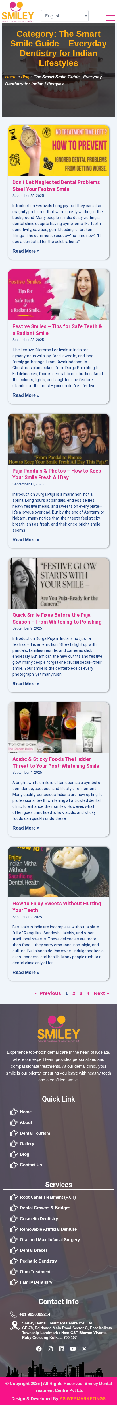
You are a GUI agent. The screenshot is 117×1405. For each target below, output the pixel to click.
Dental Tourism (35, 1133)
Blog (25, 76)
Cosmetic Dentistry (39, 1218)
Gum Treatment (35, 1271)
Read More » (25, 251)
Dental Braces (34, 1250)
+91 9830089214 (34, 1314)
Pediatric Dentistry (38, 1261)
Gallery (27, 1143)
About (26, 1122)
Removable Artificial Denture (48, 1229)
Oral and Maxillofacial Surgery (50, 1239)
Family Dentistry (36, 1282)
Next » (101, 993)
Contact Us (31, 1164)
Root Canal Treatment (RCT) (48, 1197)
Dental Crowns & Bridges (45, 1207)
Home (10, 76)
